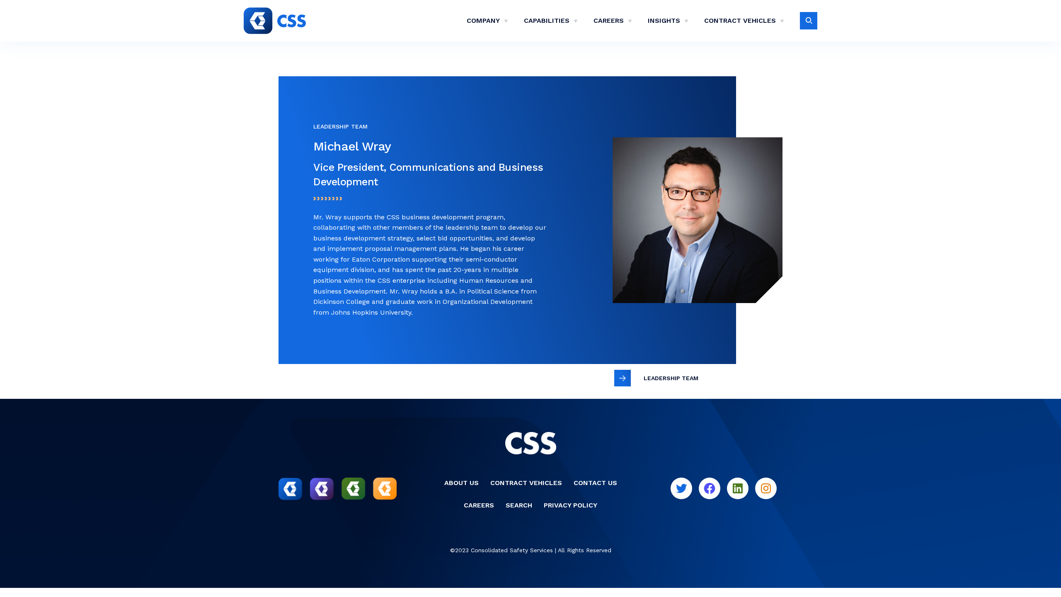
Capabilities (546, 20)
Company (483, 20)
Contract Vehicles (740, 20)
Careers (608, 20)
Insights (664, 20)
